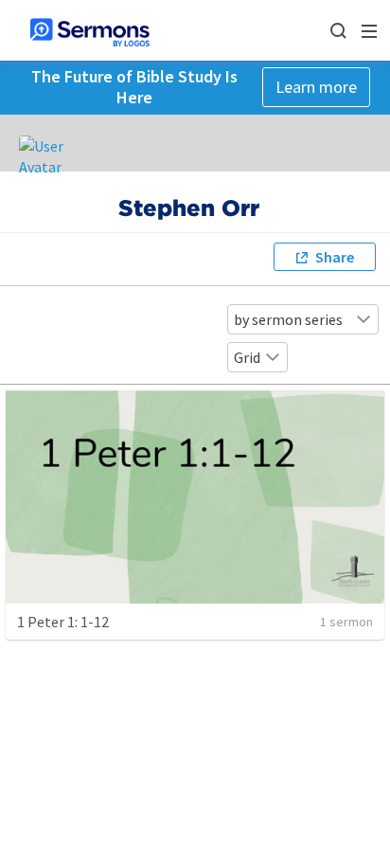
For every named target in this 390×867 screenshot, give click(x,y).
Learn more (316, 87)
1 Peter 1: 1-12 (63, 621)
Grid (247, 357)
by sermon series (288, 319)
